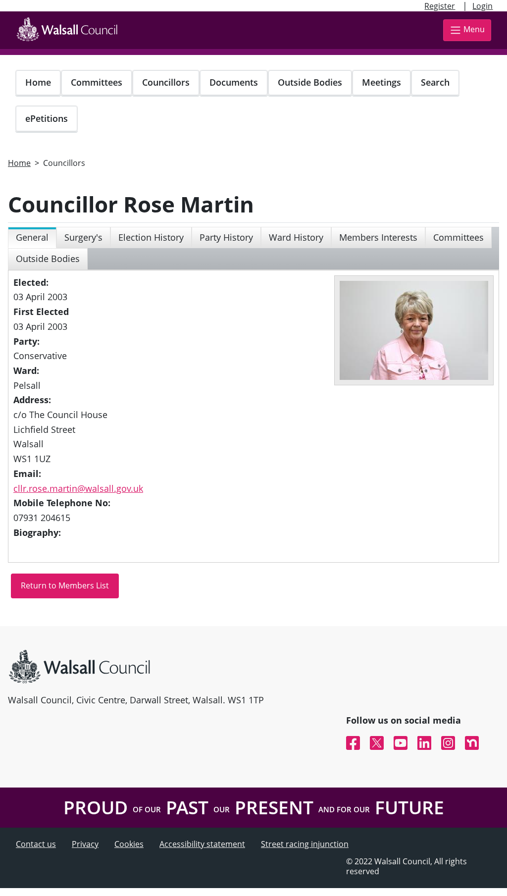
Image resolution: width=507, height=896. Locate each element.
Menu (474, 29)
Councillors (166, 82)
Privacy (85, 844)
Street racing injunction (305, 844)
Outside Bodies (310, 82)
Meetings (381, 82)
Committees (96, 82)
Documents (233, 82)
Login (482, 5)
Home (38, 82)
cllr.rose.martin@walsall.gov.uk (78, 488)
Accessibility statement (202, 844)
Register (439, 5)
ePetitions (46, 118)
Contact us (36, 844)
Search (435, 82)
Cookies (129, 844)
